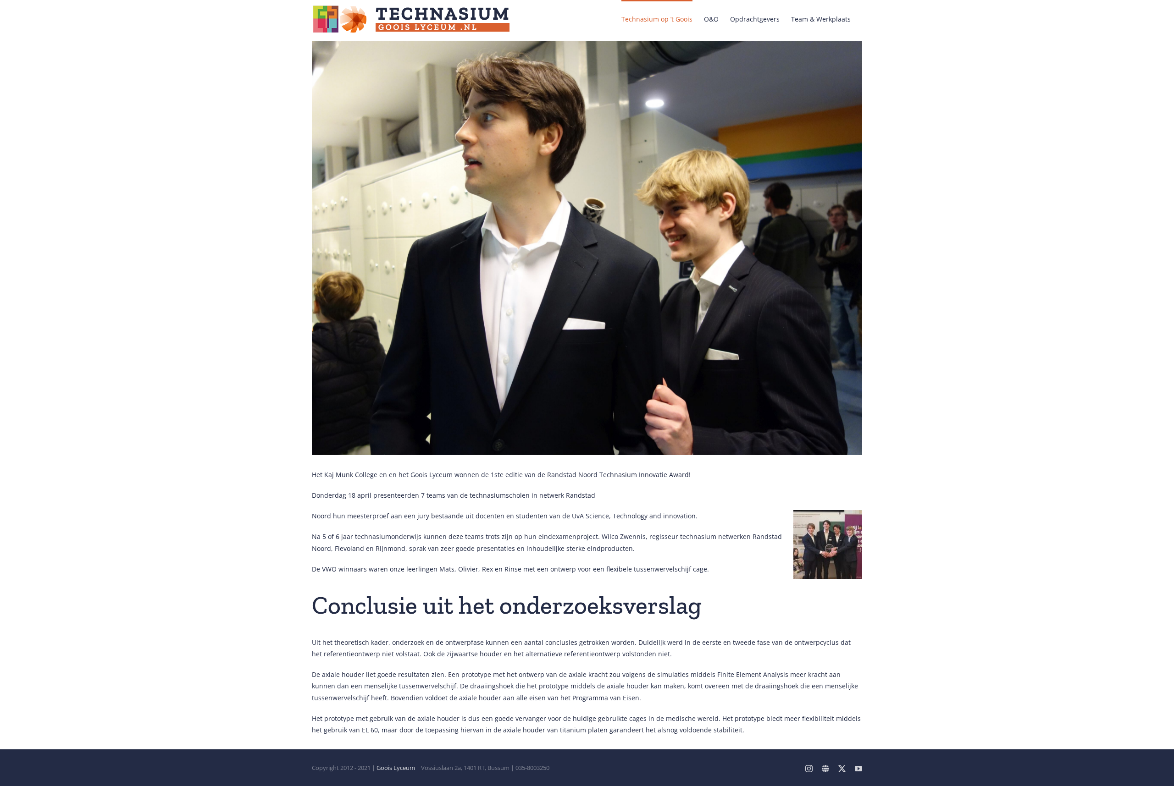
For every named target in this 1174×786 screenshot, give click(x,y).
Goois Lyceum (396, 768)
